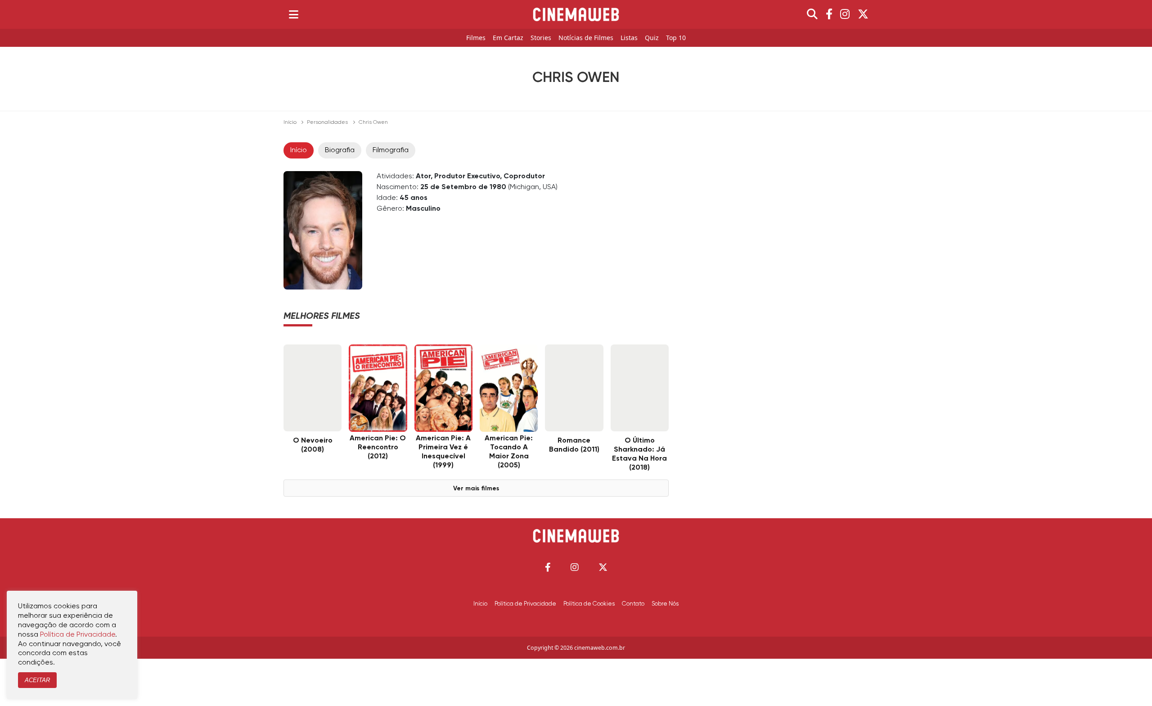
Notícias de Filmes (585, 38)
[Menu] (294, 14)
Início (290, 122)
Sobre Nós (665, 604)
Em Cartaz (508, 38)
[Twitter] (863, 14)
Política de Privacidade (525, 604)
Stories (541, 38)
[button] (548, 567)
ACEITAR (37, 680)
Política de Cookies (589, 604)
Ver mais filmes (476, 488)
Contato (633, 604)
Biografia (340, 150)
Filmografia (391, 150)
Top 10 (676, 38)
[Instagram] (845, 14)
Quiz (652, 38)
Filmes (476, 38)
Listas (629, 38)
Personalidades (327, 122)
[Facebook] (829, 14)
